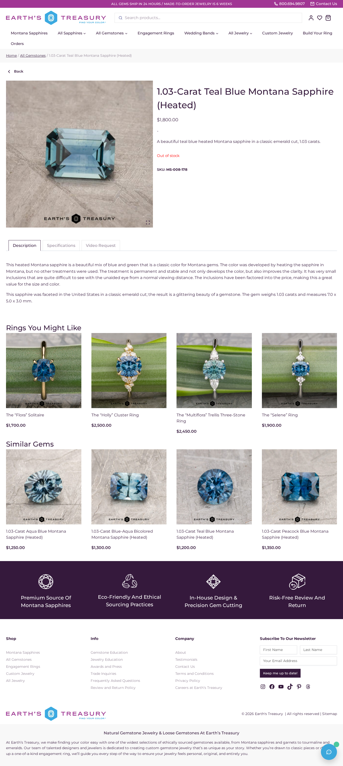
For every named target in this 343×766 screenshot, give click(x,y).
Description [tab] (24, 245)
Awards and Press (106, 666)
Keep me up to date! (280, 673)
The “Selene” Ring (280, 415)
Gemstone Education (109, 652)
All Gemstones (19, 659)
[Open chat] (329, 752)
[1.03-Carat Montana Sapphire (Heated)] (79, 154)
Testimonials (186, 659)
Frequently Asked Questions (115, 680)
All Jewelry (15, 680)
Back (18, 71)
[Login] (311, 17)
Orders (17, 43)
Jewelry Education (107, 659)
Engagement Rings (156, 33)
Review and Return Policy (113, 687)
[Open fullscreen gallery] (148, 223)
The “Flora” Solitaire (25, 415)
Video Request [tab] (101, 245)
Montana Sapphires (29, 33)
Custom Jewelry (277, 33)
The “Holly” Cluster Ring (115, 415)
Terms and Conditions (194, 673)
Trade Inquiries (103, 673)
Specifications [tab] (61, 245)
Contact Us (185, 666)
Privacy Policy (187, 680)
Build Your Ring (317, 33)
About (180, 652)
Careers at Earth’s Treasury (198, 687)
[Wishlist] (320, 18)
